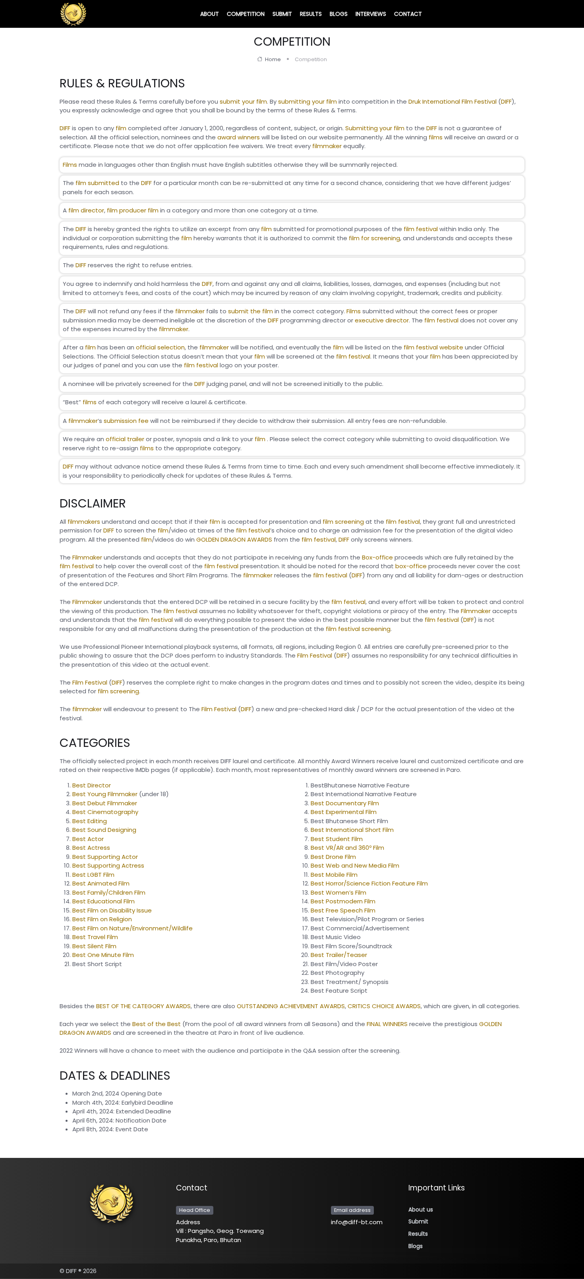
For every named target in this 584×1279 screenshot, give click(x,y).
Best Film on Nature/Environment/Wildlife (132, 928)
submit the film (250, 311)
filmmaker (327, 146)
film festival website (433, 347)
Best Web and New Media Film (355, 865)
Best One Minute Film (103, 955)
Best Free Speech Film (343, 910)
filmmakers (84, 521)
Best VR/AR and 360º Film (347, 847)
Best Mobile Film (334, 874)
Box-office (377, 557)
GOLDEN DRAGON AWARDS (234, 539)
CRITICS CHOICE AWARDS (384, 1006)
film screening (343, 521)
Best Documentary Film (345, 803)
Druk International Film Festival (452, 101)
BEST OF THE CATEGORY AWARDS (143, 1006)
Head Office (194, 1210)
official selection (160, 347)
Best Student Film (337, 839)
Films (70, 164)
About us (420, 1209)
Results (311, 14)
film (121, 128)
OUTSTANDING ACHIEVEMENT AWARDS (291, 1006)
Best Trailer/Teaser (339, 955)
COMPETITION (292, 41)
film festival (421, 229)
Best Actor (88, 839)
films (436, 137)
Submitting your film (374, 128)
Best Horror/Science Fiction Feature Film (369, 883)
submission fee (127, 421)
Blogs (339, 14)
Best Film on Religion (102, 919)
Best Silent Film (94, 946)
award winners (238, 137)
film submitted (97, 183)
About (209, 14)
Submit (282, 14)
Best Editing (89, 821)
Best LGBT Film (93, 874)
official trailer (125, 439)
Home (272, 59)
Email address (352, 1210)
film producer (126, 210)
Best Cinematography (105, 812)
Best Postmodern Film (343, 901)
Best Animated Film (101, 883)
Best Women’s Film (338, 892)
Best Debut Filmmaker (104, 803)
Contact (408, 14)
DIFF (506, 101)
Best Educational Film (103, 901)
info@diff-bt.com (357, 1222)
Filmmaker (87, 557)
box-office (411, 566)
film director (86, 210)
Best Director (91, 785)
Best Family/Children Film (108, 892)
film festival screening (358, 629)
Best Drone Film (333, 857)
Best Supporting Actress (108, 865)
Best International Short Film (352, 830)
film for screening (374, 237)
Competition (246, 14)
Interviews (371, 14)
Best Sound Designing (104, 830)
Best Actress (91, 847)
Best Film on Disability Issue (112, 910)
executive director (382, 320)
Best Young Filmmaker (104, 794)
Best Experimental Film (344, 812)
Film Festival (314, 655)
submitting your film (307, 101)
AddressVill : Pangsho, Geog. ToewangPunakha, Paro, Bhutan (220, 1231)
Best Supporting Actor (105, 857)
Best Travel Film (95, 937)
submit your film (243, 101)
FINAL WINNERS (387, 1024)
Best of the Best (156, 1024)
